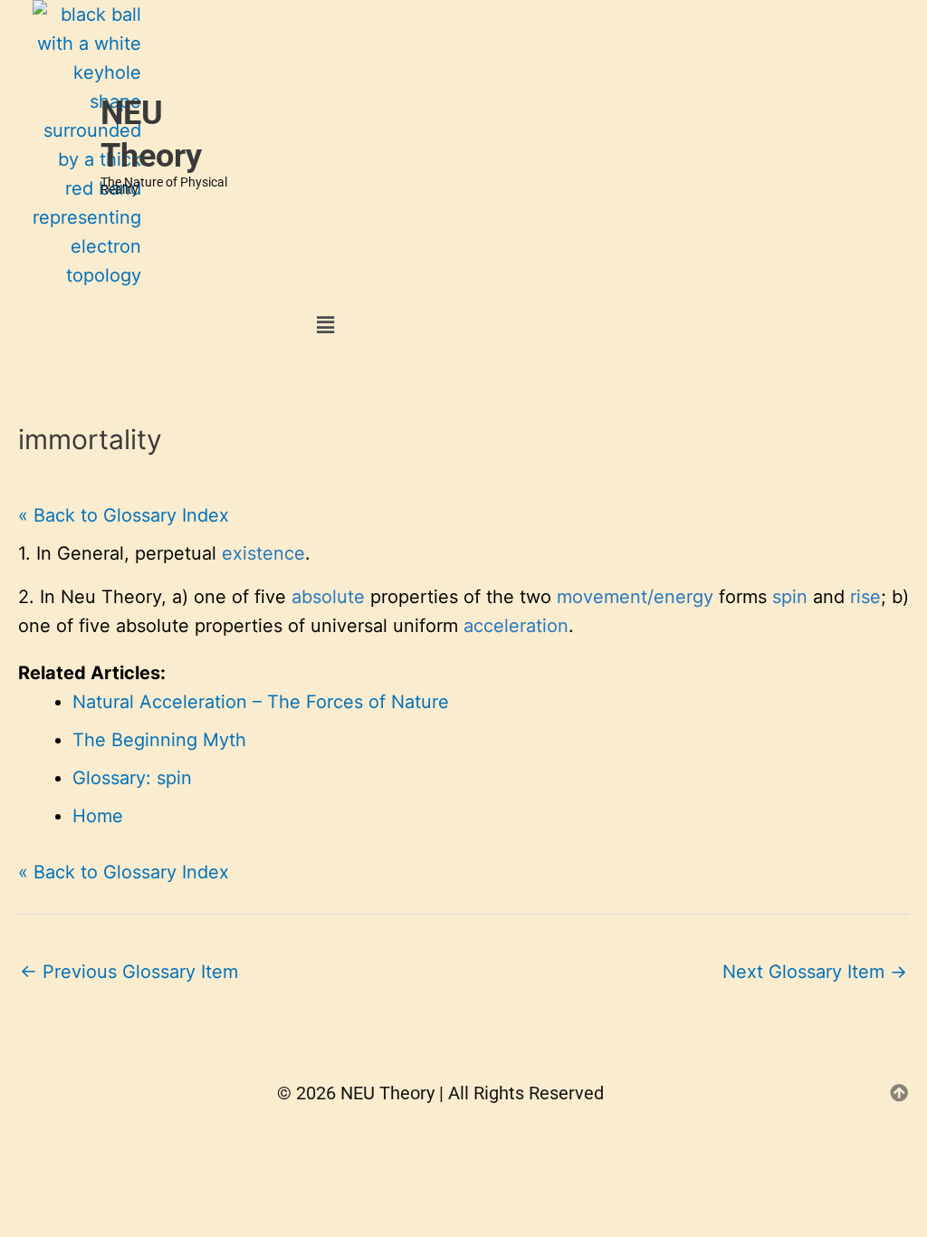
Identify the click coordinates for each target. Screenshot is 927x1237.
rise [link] (865, 597)
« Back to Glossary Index (123, 515)
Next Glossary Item (814, 972)
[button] (326, 324)
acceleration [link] (516, 626)
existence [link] (263, 553)
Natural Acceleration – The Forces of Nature (260, 702)
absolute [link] (328, 597)
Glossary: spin (132, 778)
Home (97, 816)
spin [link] (790, 597)
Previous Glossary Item (129, 972)
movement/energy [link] (635, 597)
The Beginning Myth (159, 740)
